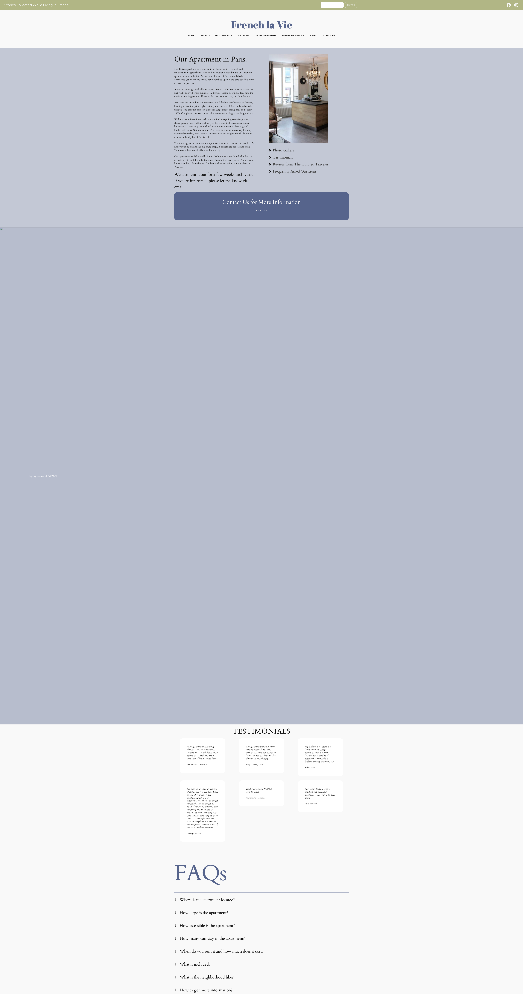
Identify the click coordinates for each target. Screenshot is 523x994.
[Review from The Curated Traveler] (298, 164)
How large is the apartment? (204, 912)
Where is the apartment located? (207, 900)
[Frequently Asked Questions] (292, 171)
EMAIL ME (261, 210)
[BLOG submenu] (210, 35)
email (179, 187)
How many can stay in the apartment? (212, 938)
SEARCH (351, 5)
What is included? (195, 964)
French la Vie (261, 24)
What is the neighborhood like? (207, 977)
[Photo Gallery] (282, 150)
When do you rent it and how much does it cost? (221, 951)
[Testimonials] (281, 157)
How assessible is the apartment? (207, 925)
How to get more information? (206, 990)
